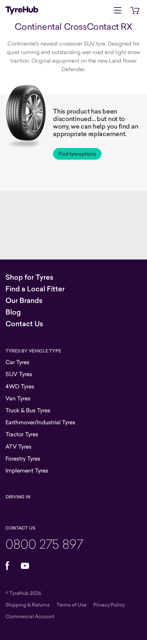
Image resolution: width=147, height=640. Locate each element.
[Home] (21, 10)
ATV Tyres (18, 446)
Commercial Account (29, 616)
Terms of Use (71, 604)
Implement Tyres (26, 470)
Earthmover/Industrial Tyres (40, 422)
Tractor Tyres (21, 434)
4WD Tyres (19, 386)
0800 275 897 (44, 544)
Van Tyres (17, 398)
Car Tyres (17, 362)
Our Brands (23, 300)
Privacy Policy (109, 604)
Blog (13, 312)
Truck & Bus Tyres (27, 410)
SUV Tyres (18, 374)
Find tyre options (77, 153)
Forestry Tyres (22, 458)
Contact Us (24, 324)
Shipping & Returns (27, 604)
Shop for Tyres (29, 277)
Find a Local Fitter (35, 289)
